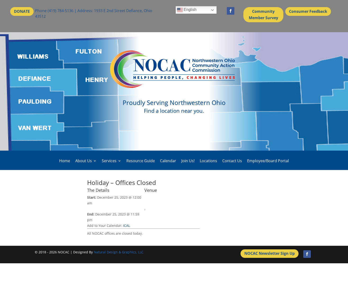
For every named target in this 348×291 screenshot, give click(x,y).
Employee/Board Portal (268, 160)
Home (64, 160)
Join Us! (188, 160)
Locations (208, 160)
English (189, 10)
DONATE (22, 11)
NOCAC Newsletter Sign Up (269, 253)
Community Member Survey (263, 14)
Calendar (168, 160)
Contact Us (232, 160)
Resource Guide (140, 160)
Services (109, 160)
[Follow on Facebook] (230, 11)
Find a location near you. (174, 110)
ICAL (126, 225)
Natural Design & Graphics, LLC (118, 252)
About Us (83, 160)
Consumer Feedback (308, 11)
